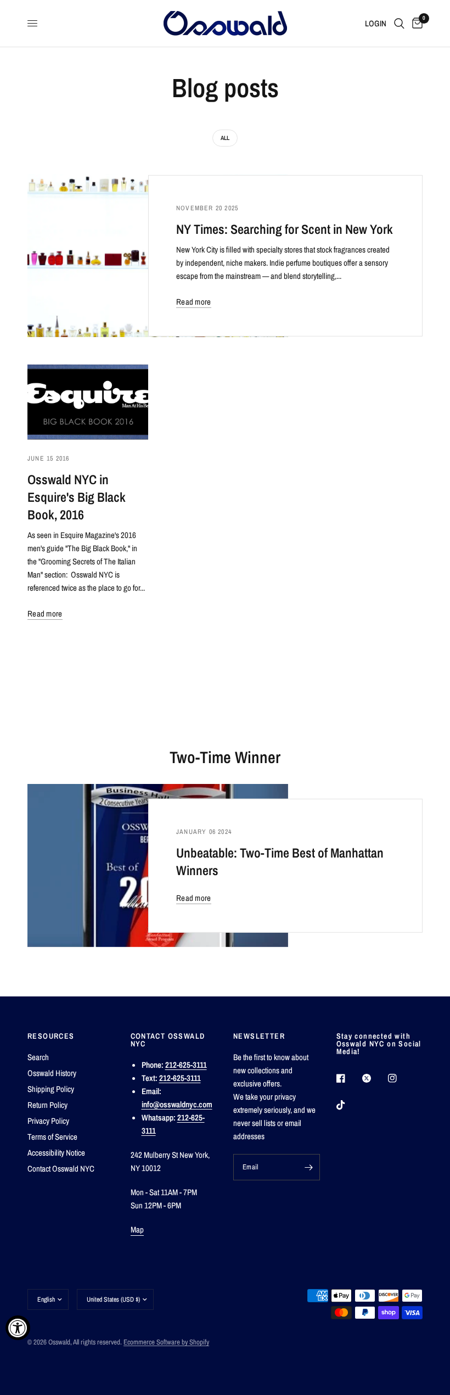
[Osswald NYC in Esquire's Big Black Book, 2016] (87, 402)
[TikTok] (348, 1105)
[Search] (399, 23)
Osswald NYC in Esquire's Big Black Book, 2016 (76, 496)
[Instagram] (400, 1078)
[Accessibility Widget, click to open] (17, 1327)
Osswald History (51, 1073)
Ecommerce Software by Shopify (166, 1342)
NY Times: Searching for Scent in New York (284, 229)
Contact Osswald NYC (60, 1168)
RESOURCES (51, 1036)
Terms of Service (52, 1136)
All (225, 138)
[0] (415, 23)
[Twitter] (374, 1078)
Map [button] (137, 1229)
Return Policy (47, 1105)
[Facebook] (348, 1078)
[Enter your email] (309, 1167)
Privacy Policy (48, 1121)
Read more (193, 301)
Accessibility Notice (56, 1152)
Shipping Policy (50, 1089)
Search (38, 1057)
